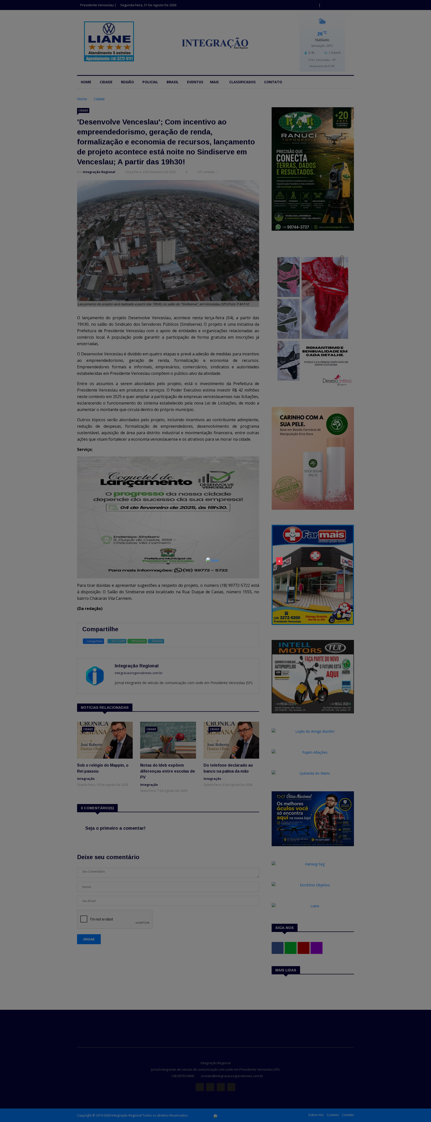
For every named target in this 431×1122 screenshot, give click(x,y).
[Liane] (212, 560)
